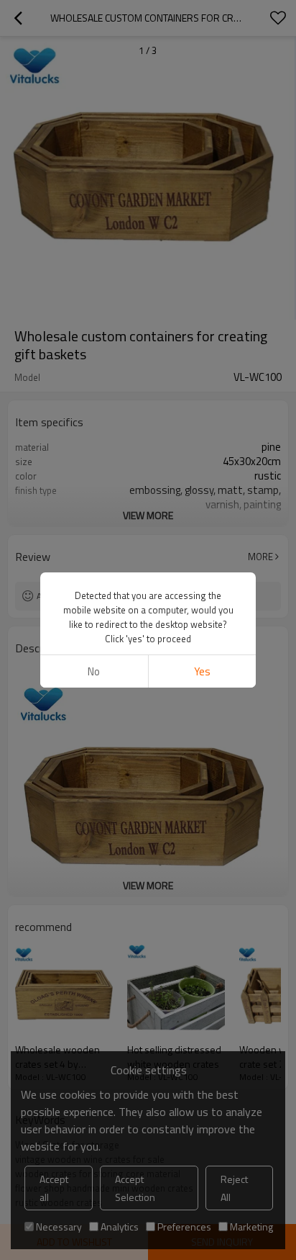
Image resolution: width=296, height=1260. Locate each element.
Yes (202, 671)
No (94, 671)
